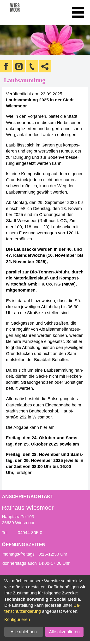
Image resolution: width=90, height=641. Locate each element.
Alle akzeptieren (64, 631)
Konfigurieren (17, 619)
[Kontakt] (32, 66)
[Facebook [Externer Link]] (6, 66)
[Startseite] (21, 12)
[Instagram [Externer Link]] (19, 66)
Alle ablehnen (24, 631)
